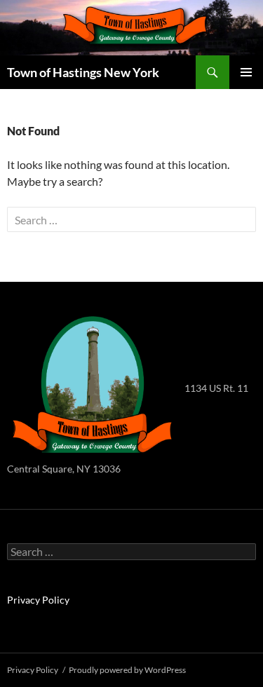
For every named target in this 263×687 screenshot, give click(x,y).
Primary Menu (246, 72)
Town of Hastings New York (83, 72)
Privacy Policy (38, 600)
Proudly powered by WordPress (127, 670)
